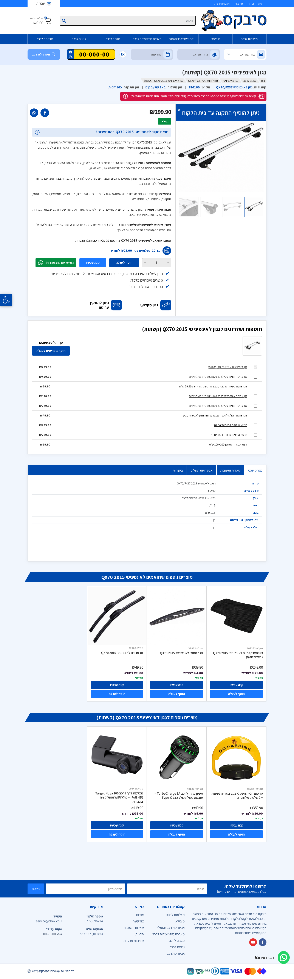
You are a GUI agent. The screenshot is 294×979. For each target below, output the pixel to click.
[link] (44, 112)
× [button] (179, 109)
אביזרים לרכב (45, 39)
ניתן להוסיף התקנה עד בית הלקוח (221, 113)
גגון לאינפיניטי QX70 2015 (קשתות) (227, 367)
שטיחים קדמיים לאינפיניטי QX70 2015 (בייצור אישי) (238, 655)
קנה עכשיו (93, 262)
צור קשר (238, 3)
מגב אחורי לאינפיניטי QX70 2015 (181, 653)
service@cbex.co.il (49, 921)
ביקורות (178, 470)
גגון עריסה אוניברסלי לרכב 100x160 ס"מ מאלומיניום (218, 406)
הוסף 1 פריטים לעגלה (50, 350)
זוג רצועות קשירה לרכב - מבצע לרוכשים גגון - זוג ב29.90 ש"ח (213, 386)
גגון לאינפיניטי (230, 81)
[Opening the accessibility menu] (6, 300)
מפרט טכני (255, 470)
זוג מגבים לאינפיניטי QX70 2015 (122, 653)
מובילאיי (215, 39)
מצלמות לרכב (249, 39)
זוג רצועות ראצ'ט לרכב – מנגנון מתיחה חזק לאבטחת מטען (215, 415)
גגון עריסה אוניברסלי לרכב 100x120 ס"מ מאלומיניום (218, 377)
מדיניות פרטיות (134, 940)
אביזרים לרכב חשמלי (181, 39)
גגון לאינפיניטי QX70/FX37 (203, 81)
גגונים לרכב (79, 39)
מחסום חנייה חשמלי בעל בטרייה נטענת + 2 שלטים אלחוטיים (237, 795)
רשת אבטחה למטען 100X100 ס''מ (228, 444)
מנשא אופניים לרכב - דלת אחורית (228, 435)
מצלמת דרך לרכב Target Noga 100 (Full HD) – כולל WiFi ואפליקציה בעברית (119, 797)
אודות (251, 3)
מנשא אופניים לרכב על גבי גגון (230, 425)
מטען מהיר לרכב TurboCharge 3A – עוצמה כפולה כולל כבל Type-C (179, 795)
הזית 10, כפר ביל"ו (91, 934)
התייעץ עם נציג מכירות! (60, 263)
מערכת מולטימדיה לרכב (147, 39)
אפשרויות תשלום (201, 470)
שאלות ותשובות (230, 470)
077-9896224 (222, 3)
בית (260, 3)
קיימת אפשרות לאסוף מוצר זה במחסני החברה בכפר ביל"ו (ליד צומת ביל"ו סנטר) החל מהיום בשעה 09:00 (193, 96)
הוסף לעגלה (124, 262)
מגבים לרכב (113, 39)
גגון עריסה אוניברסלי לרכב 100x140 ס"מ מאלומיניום (218, 396)
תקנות (139, 934)
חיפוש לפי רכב (41, 54)
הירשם (36, 889)
